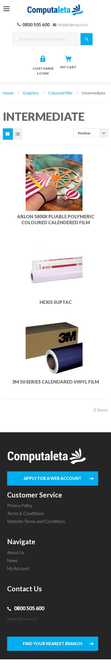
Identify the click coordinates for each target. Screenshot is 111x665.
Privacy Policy (19, 505)
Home (8, 92)
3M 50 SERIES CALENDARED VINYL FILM (55, 381)
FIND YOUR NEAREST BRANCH (52, 643)
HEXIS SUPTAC (56, 302)
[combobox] (52, 39)
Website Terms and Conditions (36, 521)
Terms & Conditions (25, 513)
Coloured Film (60, 92)
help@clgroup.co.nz (22, 619)
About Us (15, 552)
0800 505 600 (29, 608)
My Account (18, 568)
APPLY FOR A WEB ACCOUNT (52, 478)
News (12, 560)
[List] (17, 134)
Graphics (31, 92)
